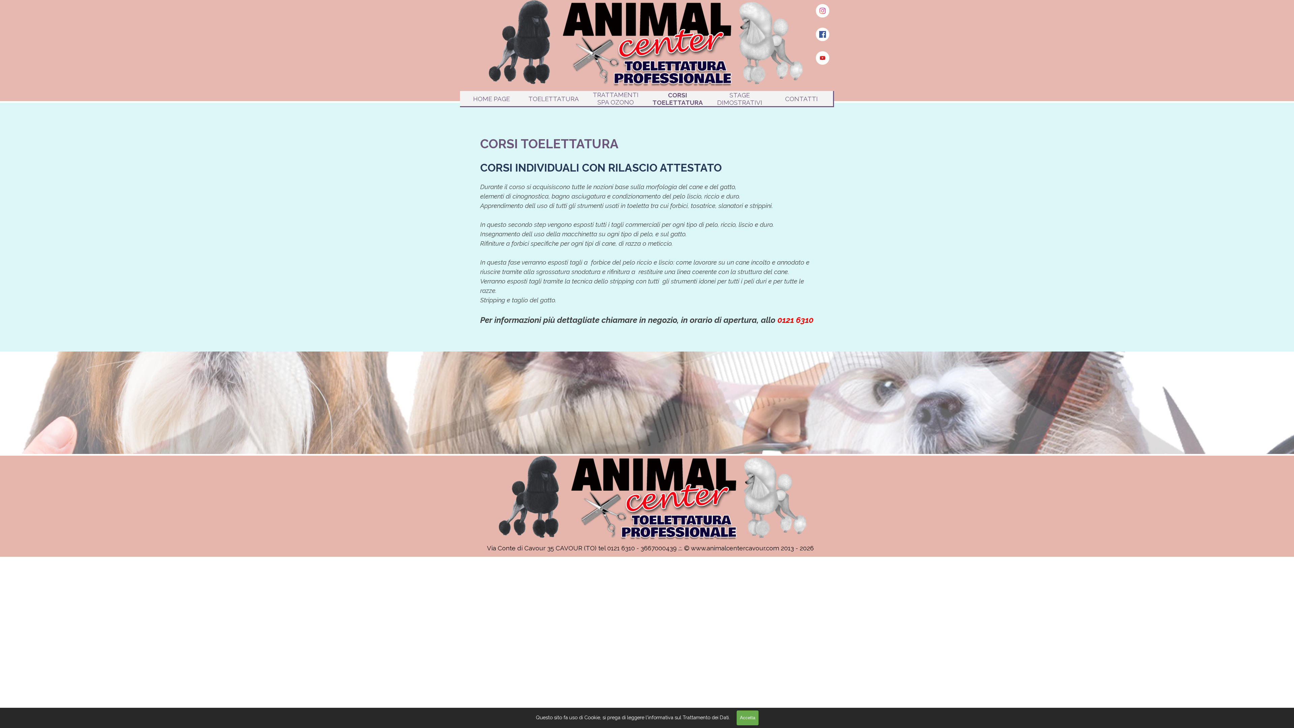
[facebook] (822, 34)
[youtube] (822, 58)
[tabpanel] (647, 230)
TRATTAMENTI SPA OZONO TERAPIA (616, 102)
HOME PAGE (491, 98)
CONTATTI (801, 98)
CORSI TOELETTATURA (677, 98)
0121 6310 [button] (795, 320)
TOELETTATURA (553, 98)
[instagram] (822, 11)
